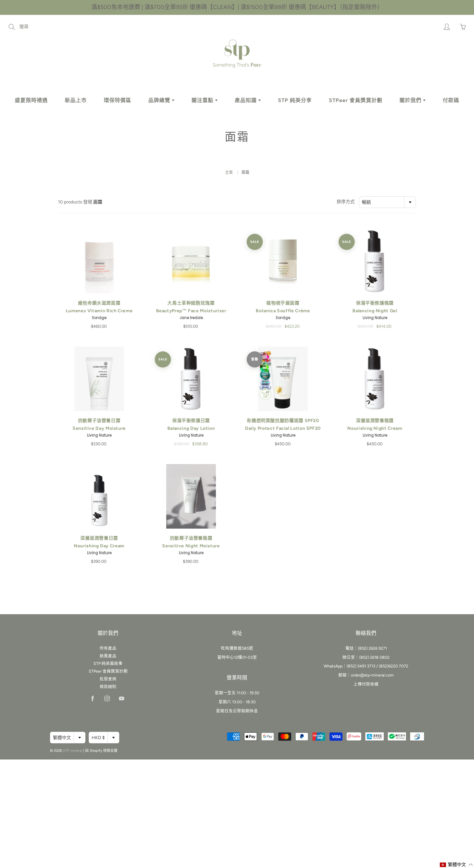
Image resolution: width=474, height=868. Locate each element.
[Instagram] (107, 698)
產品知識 (246, 100)
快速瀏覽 (99, 261)
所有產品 (108, 648)
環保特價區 (117, 100)
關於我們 (411, 100)
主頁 (229, 172)
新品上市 (76, 100)
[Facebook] (92, 698)
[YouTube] (121, 698)
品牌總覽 (160, 100)
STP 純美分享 (295, 100)
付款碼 (451, 100)
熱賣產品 (108, 656)
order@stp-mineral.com (372, 675)
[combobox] (387, 202)
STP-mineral (72, 751)
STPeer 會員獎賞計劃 (355, 100)
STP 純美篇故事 (108, 663)
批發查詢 (108, 679)
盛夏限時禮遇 (31, 100)
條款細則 (108, 686)
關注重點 (203, 100)
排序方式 (346, 201)
